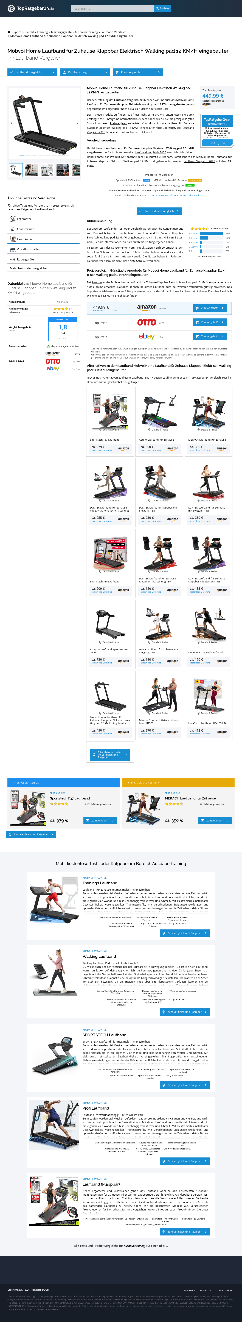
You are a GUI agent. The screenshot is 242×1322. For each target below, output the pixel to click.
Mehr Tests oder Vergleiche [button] (28, 268)
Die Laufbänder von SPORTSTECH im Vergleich (115, 1070)
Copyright (12, 1289)
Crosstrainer (121, 1191)
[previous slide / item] (11, 123)
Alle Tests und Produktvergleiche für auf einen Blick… (121, 1246)
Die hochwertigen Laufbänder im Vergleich (114, 1142)
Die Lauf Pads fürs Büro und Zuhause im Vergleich (115, 992)
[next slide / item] (77, 123)
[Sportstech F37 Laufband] (28, 808)
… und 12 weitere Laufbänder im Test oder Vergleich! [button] (176, 195)
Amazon (97, 282)
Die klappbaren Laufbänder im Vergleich (104, 1218)
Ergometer (98, 1191)
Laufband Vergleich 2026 (150, 152)
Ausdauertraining (95, 878)
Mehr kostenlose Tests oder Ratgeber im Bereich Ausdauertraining (121, 863)
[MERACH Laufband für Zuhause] (143, 808)
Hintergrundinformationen (121, 119)
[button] (32, 72)
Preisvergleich (118, 123)
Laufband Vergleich (39, 58)
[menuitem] (9, 32)
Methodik (12, 331)
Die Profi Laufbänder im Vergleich (114, 917)
